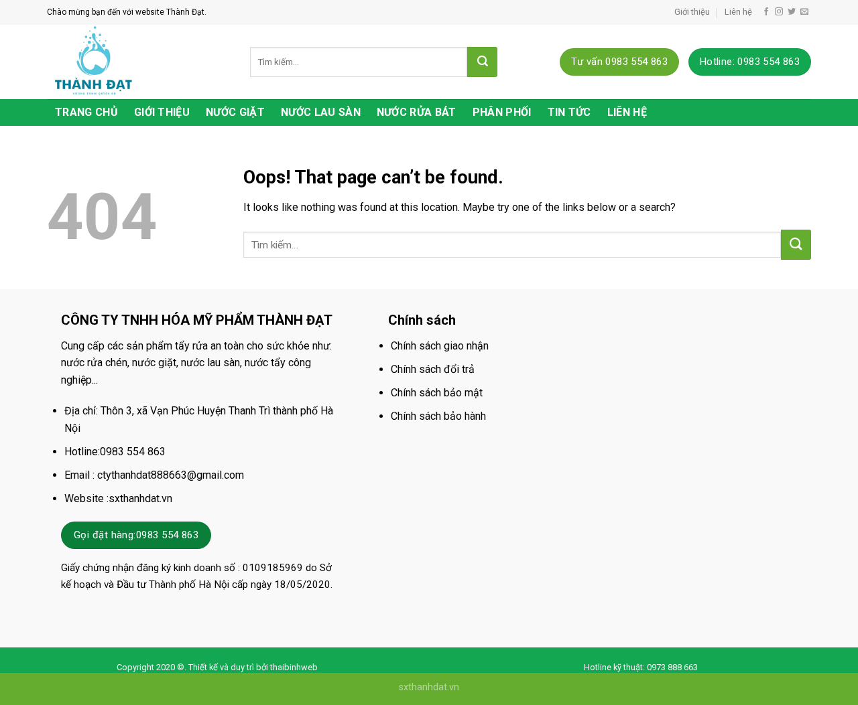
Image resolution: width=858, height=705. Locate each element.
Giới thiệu (692, 12)
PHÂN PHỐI (502, 112)
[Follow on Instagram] (779, 12)
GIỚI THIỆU (162, 112)
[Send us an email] (804, 12)
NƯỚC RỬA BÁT (416, 112)
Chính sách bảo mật (437, 392)
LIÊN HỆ (627, 112)
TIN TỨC (569, 112)
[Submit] (482, 62)
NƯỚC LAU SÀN (321, 112)
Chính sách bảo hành (438, 416)
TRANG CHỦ (86, 112)
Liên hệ (738, 12)
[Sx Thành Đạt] (138, 62)
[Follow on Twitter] (792, 12)
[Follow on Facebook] (766, 12)
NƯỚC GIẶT (235, 112)
